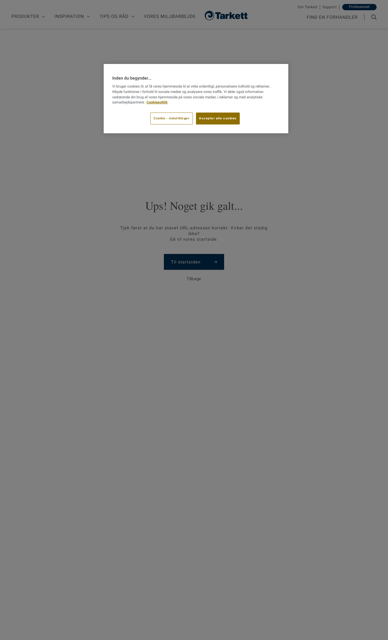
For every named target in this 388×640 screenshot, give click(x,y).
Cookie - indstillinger (171, 118)
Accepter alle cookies (218, 118)
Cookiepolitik (157, 103)
